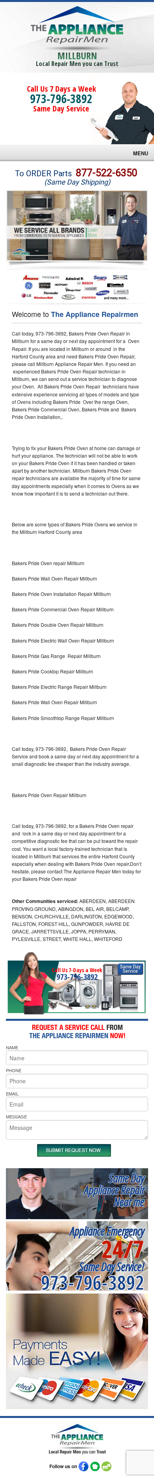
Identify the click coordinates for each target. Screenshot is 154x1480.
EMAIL (12, 1093)
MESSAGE (16, 1116)
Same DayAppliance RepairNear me (114, 1190)
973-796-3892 (61, 98)
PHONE (13, 1070)
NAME (12, 1047)
